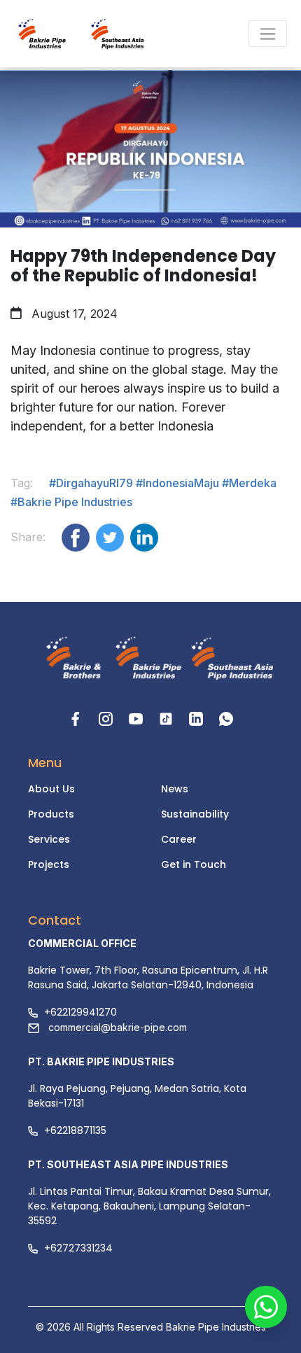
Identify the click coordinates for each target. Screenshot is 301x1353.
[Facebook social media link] (77, 717)
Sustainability (195, 814)
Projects (48, 864)
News (174, 789)
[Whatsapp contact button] (266, 1318)
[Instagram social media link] (107, 717)
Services (49, 839)
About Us (51, 789)
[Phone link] (226, 717)
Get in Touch (193, 864)
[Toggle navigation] (267, 33)
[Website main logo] (56, 33)
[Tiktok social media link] (167, 717)
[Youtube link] (137, 717)
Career (179, 839)
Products (51, 814)
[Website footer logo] (69, 659)
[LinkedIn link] (197, 717)
